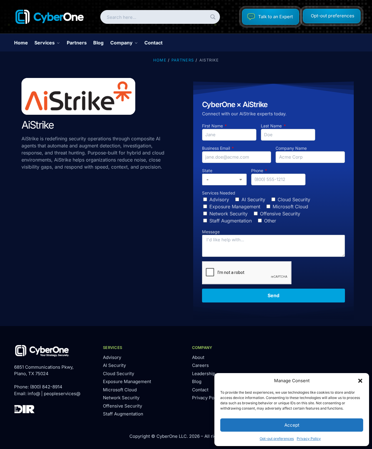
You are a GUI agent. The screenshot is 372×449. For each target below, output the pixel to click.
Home (159, 60)
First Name (213, 125)
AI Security (253, 199)
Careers (200, 365)
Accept (291, 425)
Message (211, 231)
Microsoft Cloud (290, 206)
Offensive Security (280, 214)
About (198, 357)
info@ (34, 393)
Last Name (272, 125)
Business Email (216, 148)
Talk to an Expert (275, 16)
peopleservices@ (62, 393)
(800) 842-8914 (46, 387)
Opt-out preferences (277, 438)
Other (270, 221)
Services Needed (218, 192)
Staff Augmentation (230, 221)
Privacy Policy (309, 438)
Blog (196, 381)
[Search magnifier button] (213, 17)
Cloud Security (294, 199)
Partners (182, 60)
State (207, 170)
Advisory (219, 199)
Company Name (291, 148)
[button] (360, 381)
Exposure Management (234, 206)
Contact (200, 390)
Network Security (228, 214)
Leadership (203, 373)
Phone (257, 170)
